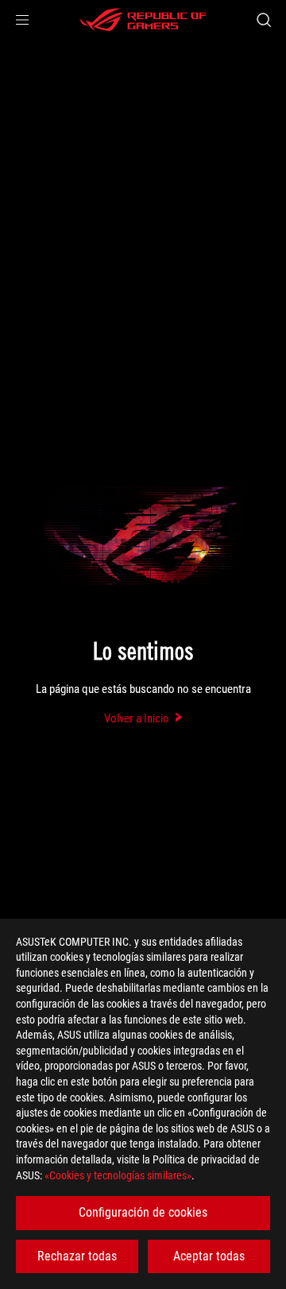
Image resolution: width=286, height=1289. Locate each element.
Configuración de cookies (143, 1212)
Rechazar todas (77, 1256)
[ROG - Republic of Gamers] (143, 20)
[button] (22, 19)
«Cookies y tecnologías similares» (117, 1175)
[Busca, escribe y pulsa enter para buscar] (263, 20)
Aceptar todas (209, 1256)
